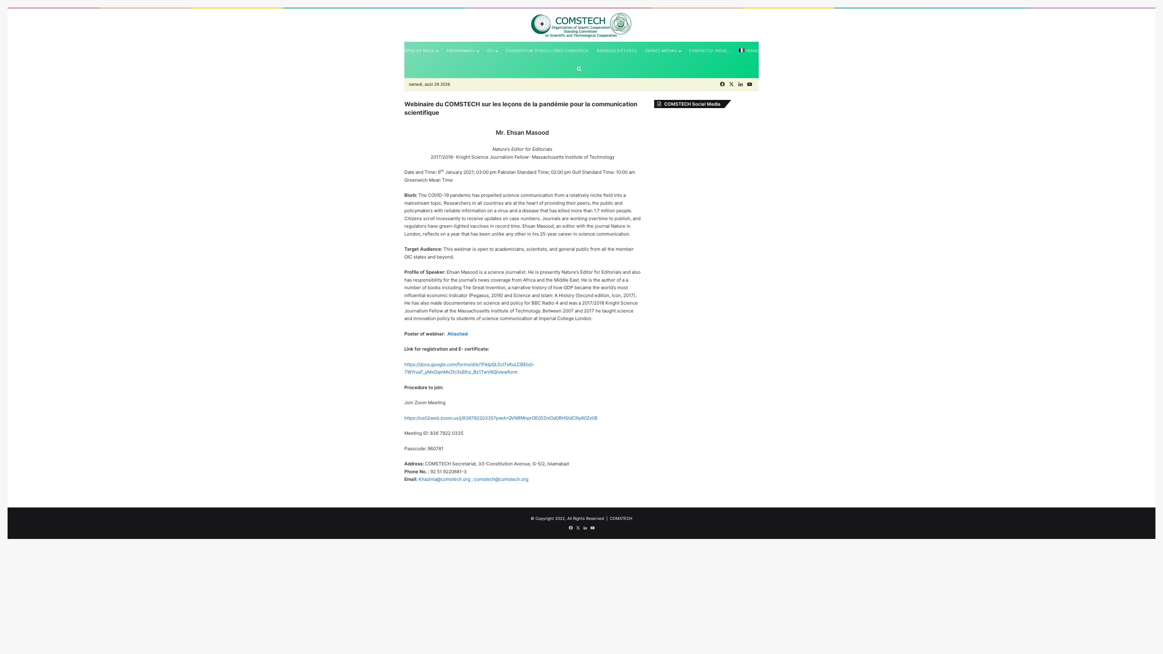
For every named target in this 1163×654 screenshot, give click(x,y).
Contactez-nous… (710, 50)
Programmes (460, 50)
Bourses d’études (617, 50)
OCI (490, 50)
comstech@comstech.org (501, 479)
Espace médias (661, 50)
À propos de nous (415, 50)
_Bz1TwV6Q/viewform (494, 372)
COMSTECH (621, 518)
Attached (457, 334)
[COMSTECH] (581, 25)
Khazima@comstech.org (444, 479)
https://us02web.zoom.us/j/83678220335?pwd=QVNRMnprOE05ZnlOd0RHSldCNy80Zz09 (500, 418)
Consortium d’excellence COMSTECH (547, 50)
